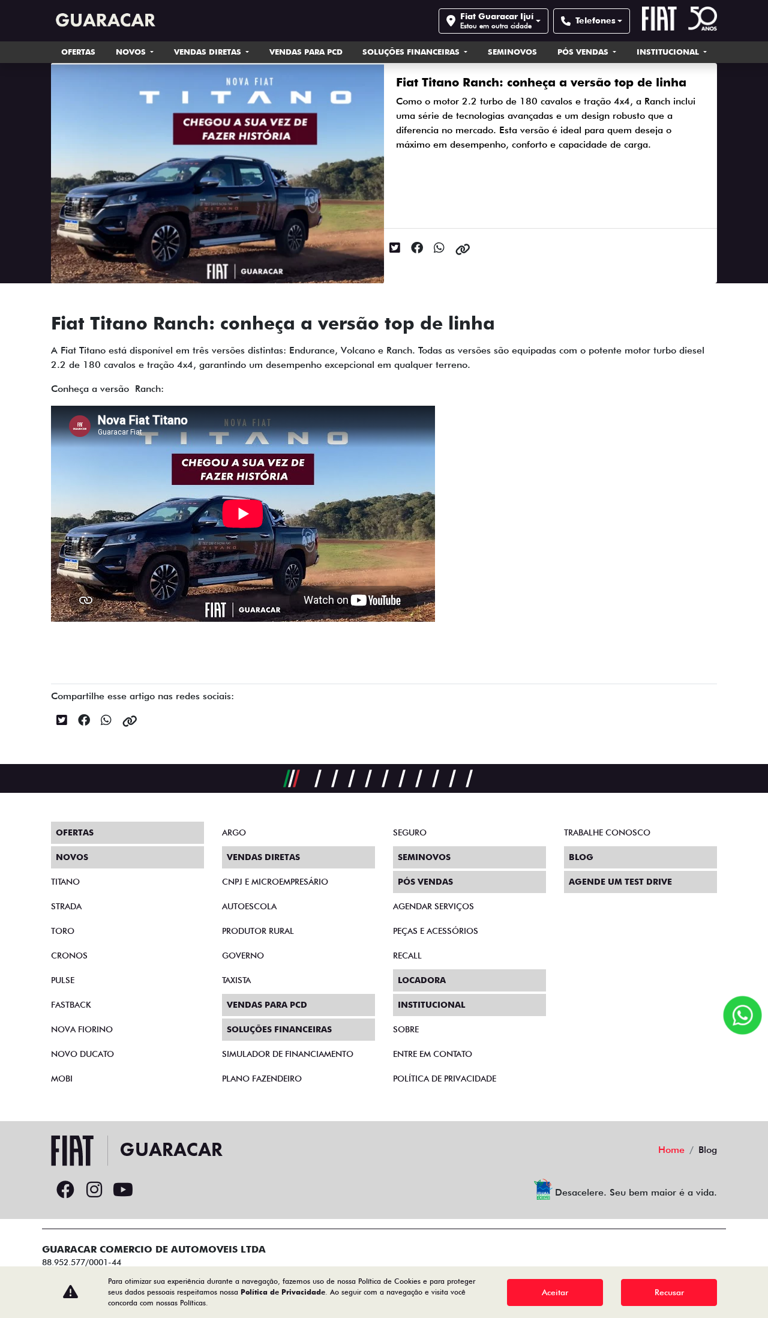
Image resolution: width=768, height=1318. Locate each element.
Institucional (669, 51)
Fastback (71, 1005)
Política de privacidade (444, 1078)
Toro (62, 931)
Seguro (410, 832)
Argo (234, 832)
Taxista (236, 980)
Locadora (422, 980)
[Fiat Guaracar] (103, 20)
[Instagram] (94, 1190)
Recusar (669, 1292)
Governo (243, 955)
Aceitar (555, 1292)
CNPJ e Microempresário (275, 881)
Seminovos (512, 51)
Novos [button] (132, 51)
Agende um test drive (620, 881)
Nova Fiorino (82, 1029)
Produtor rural (258, 931)
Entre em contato (432, 1054)
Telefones (595, 20)
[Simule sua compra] (151, 1190)
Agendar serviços (433, 906)
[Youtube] (123, 1190)
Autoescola (249, 906)
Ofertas (78, 51)
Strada (66, 906)
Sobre (406, 1029)
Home (671, 1149)
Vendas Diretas (209, 51)
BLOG (581, 857)
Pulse (62, 980)
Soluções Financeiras (412, 51)
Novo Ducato (82, 1054)
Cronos (69, 955)
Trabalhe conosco (607, 832)
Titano (65, 881)
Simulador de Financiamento (287, 1054)
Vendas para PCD (306, 51)
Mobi (62, 1078)
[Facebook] (65, 1190)
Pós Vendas (584, 51)
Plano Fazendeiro (262, 1078)
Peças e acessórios (435, 931)
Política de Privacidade (283, 1291)
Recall (407, 955)
